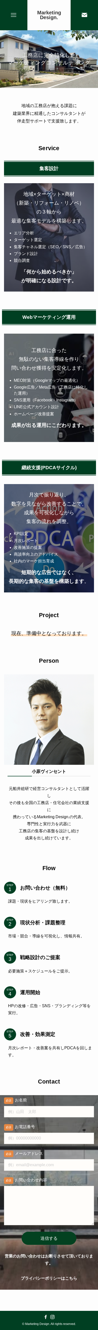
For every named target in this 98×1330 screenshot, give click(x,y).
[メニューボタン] (13, 15)
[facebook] (45, 1317)
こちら (71, 1278)
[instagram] (52, 1317)
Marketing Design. (49, 15)
